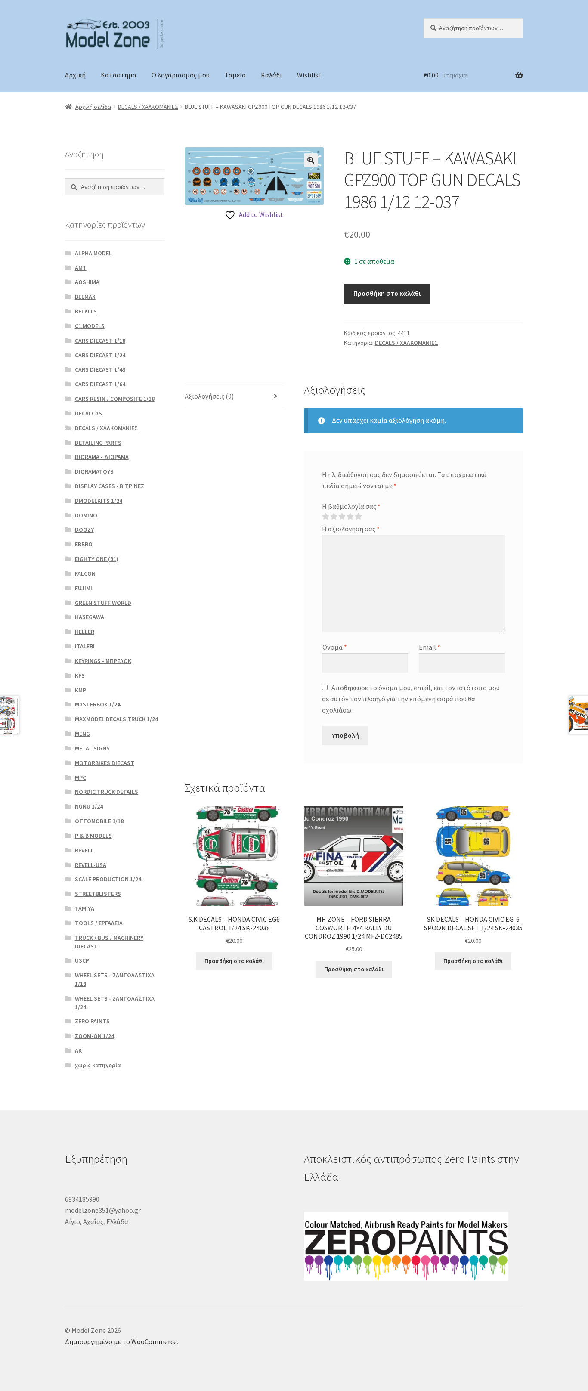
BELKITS (86, 311)
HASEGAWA (89, 617)
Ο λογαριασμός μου (181, 75)
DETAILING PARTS (98, 442)
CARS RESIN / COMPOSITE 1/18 (115, 399)
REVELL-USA (90, 865)
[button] (311, 160)
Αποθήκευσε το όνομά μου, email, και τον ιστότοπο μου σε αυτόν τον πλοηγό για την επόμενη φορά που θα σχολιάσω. (411, 698)
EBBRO (84, 544)
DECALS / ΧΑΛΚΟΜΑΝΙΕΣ (148, 107)
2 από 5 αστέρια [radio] (333, 516)
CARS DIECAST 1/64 (100, 384)
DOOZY (84, 529)
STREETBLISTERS (98, 894)
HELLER (84, 631)
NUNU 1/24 (89, 806)
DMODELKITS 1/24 (98, 501)
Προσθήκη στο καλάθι (387, 293)
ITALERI (85, 646)
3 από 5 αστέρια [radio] (341, 516)
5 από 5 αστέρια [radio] (358, 516)
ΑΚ (78, 1050)
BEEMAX (85, 297)
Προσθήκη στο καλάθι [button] (234, 961)
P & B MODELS (93, 836)
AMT (81, 268)
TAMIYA (84, 908)
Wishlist (309, 75)
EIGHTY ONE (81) (96, 559)
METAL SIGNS (92, 748)
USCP (82, 960)
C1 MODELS (90, 326)
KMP (80, 690)
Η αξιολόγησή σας (351, 528)
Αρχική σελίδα (93, 107)
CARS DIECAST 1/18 (100, 340)
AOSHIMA (87, 282)
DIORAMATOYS (94, 471)
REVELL (84, 850)
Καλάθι (271, 75)
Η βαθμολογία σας (351, 506)
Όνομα (334, 647)
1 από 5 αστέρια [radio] (325, 516)
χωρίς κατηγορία (98, 1065)
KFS (80, 675)
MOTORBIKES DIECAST (104, 763)
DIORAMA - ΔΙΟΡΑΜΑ (102, 457)
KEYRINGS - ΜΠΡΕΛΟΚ (103, 661)
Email (429, 647)
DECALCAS (88, 413)
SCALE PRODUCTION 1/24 (108, 879)
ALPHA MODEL (93, 253)
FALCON (85, 573)
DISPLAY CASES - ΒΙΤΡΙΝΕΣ (110, 486)
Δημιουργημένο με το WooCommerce (121, 1341)
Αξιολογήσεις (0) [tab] (209, 396)
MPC (80, 777)
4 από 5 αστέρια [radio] (350, 516)
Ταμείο (235, 75)
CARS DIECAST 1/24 (100, 355)
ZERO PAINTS (92, 1021)
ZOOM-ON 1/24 (94, 1036)
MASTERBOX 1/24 (97, 704)
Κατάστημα (118, 75)
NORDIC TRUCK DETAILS (106, 792)
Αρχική (75, 75)
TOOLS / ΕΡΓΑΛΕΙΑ (99, 923)
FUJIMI (83, 588)
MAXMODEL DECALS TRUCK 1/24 (116, 719)
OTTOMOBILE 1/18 (99, 821)
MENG (82, 733)
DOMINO (86, 515)
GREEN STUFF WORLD (103, 603)
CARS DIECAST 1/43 (100, 369)
